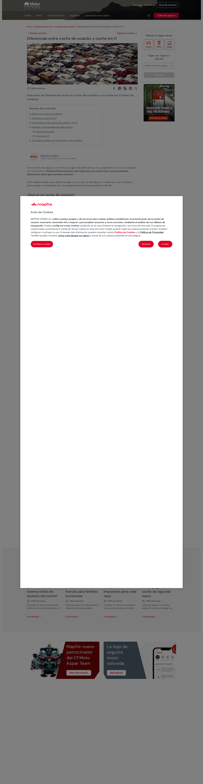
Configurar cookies (42, 244)
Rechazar (146, 244)
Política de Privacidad (151, 232)
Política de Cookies (125, 232)
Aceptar (165, 244)
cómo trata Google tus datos (73, 235)
